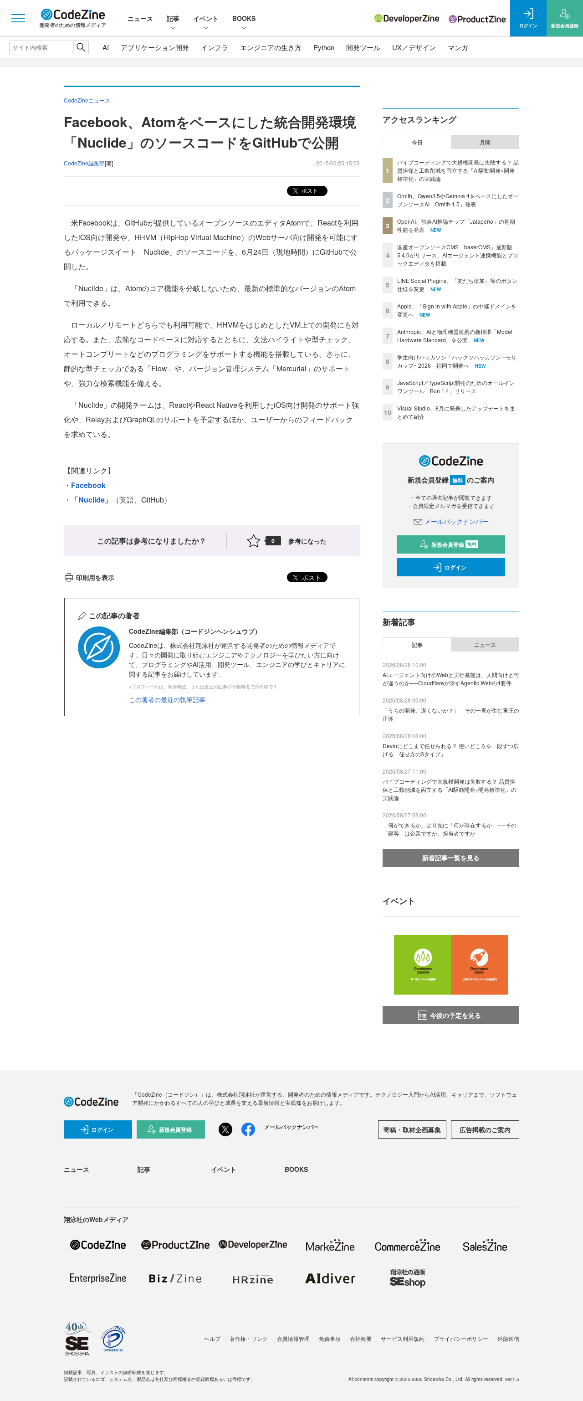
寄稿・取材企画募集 (412, 1129)
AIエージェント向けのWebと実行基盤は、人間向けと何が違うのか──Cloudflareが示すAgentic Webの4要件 (451, 679)
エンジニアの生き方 (271, 47)
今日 (417, 142)
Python (323, 47)
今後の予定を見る (455, 1015)
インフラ (214, 47)
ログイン (455, 567)
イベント (206, 18)
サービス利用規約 (402, 1338)
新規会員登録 (453, 544)
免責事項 (330, 1338)
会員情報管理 (293, 1338)
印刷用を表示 (95, 577)
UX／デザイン (414, 47)
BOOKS (244, 18)
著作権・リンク (249, 1338)
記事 (173, 18)
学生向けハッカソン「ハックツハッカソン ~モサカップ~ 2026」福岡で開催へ (457, 361)
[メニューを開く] (18, 18)
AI (105, 47)
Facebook (88, 485)
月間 (485, 142)
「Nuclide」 (91, 499)
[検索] (80, 47)
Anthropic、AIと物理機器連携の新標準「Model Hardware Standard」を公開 (454, 336)
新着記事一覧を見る (451, 857)
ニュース (140, 18)
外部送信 (508, 1338)
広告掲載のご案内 (485, 1129)
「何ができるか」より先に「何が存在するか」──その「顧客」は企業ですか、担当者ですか (450, 829)
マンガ (458, 47)
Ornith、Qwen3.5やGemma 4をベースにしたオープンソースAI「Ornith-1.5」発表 (458, 200)
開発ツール (363, 47)
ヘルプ (212, 1338)
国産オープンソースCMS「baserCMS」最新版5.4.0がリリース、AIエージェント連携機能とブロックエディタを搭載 (457, 255)
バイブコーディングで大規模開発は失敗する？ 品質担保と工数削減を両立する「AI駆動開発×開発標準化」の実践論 (458, 170)
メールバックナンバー (456, 521)
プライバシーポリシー (461, 1338)
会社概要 (361, 1338)
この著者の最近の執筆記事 (167, 699)
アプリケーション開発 (155, 47)
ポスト (309, 190)
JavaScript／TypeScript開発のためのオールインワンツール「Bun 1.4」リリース (456, 387)
